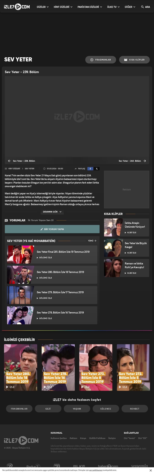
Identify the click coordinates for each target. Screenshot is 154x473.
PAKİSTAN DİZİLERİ (89, 7)
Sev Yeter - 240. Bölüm (130, 161)
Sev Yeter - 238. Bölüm (23, 161)
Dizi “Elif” (142, 438)
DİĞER (129, 7)
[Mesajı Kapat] (151, 470)
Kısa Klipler (137, 60)
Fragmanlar (103, 60)
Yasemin (139, 466)
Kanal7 (9, 466)
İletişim (112, 438)
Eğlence (105, 408)
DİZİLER (41, 7)
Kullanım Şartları (59, 438)
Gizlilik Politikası (97, 438)
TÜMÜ (91, 241)
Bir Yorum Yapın (54, 229)
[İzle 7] (17, 6)
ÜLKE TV (112, 7)
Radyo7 (33, 466)
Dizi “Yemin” (129, 438)
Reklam (73, 438)
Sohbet (134, 408)
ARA (147, 7)
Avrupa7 (57, 466)
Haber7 (108, 466)
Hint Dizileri (14, 169)
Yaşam (77, 408)
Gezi (48, 408)
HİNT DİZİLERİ (62, 7)
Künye (83, 438)
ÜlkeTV (79, 466)
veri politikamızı (95, 470)
